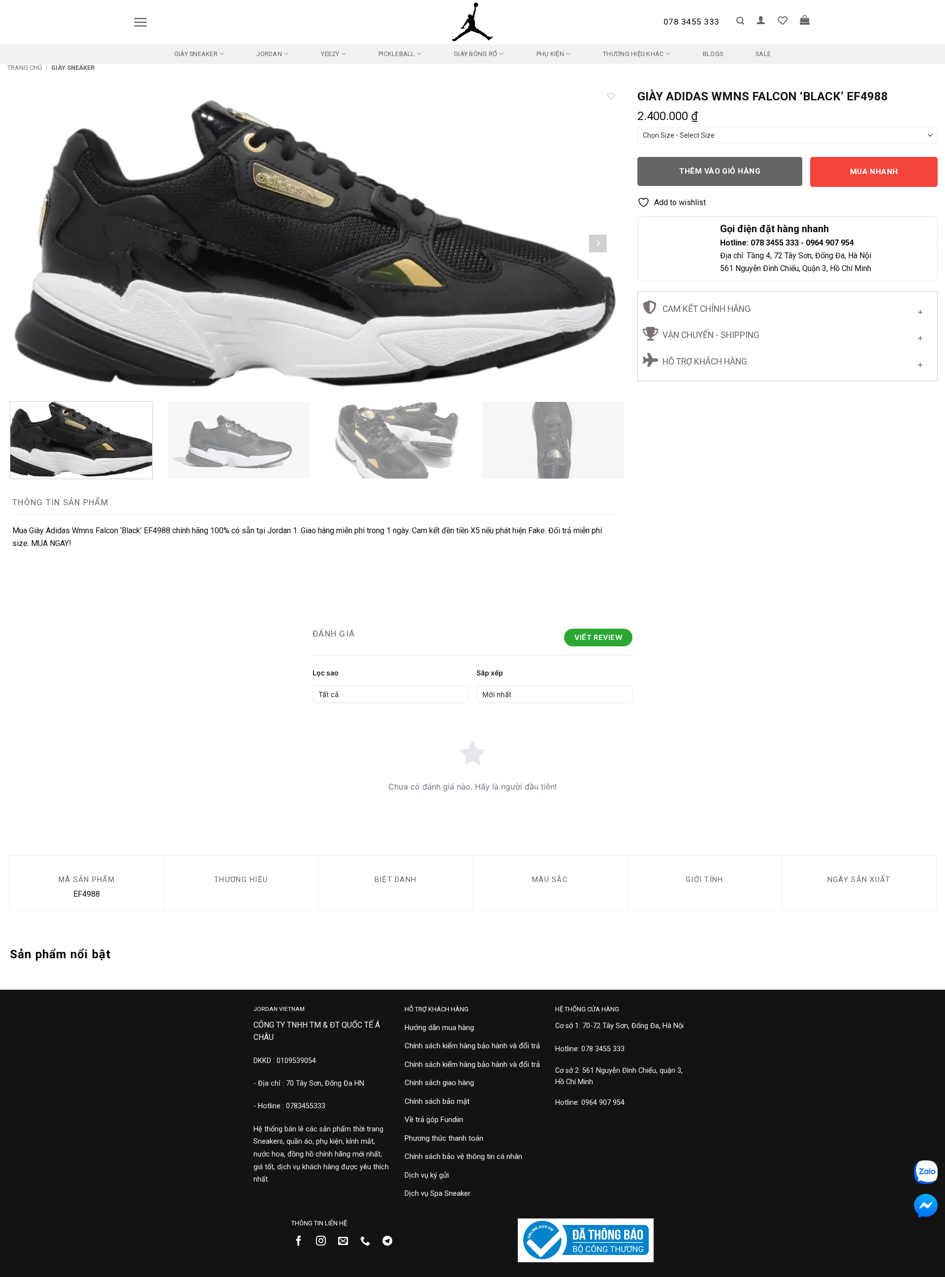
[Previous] (32, 243)
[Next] (598, 243)
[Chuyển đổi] (920, 309)
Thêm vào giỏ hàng (719, 171)
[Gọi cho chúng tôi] (369, 1241)
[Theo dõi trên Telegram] (391, 1241)
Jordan (269, 54)
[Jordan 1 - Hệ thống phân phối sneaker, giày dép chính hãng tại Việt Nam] (472, 22)
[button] (140, 22)
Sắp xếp (489, 673)
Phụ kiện (550, 54)
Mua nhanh (874, 171)
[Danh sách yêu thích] (782, 20)
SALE (763, 54)
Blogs (713, 54)
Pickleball (396, 54)
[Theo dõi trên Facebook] (302, 1241)
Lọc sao (326, 673)
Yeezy (330, 54)
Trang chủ (24, 67)
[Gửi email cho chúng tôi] (346, 1241)
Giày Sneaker (196, 54)
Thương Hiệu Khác (633, 54)
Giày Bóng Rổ (475, 54)
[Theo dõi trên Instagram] (324, 1241)
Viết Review (598, 637)
